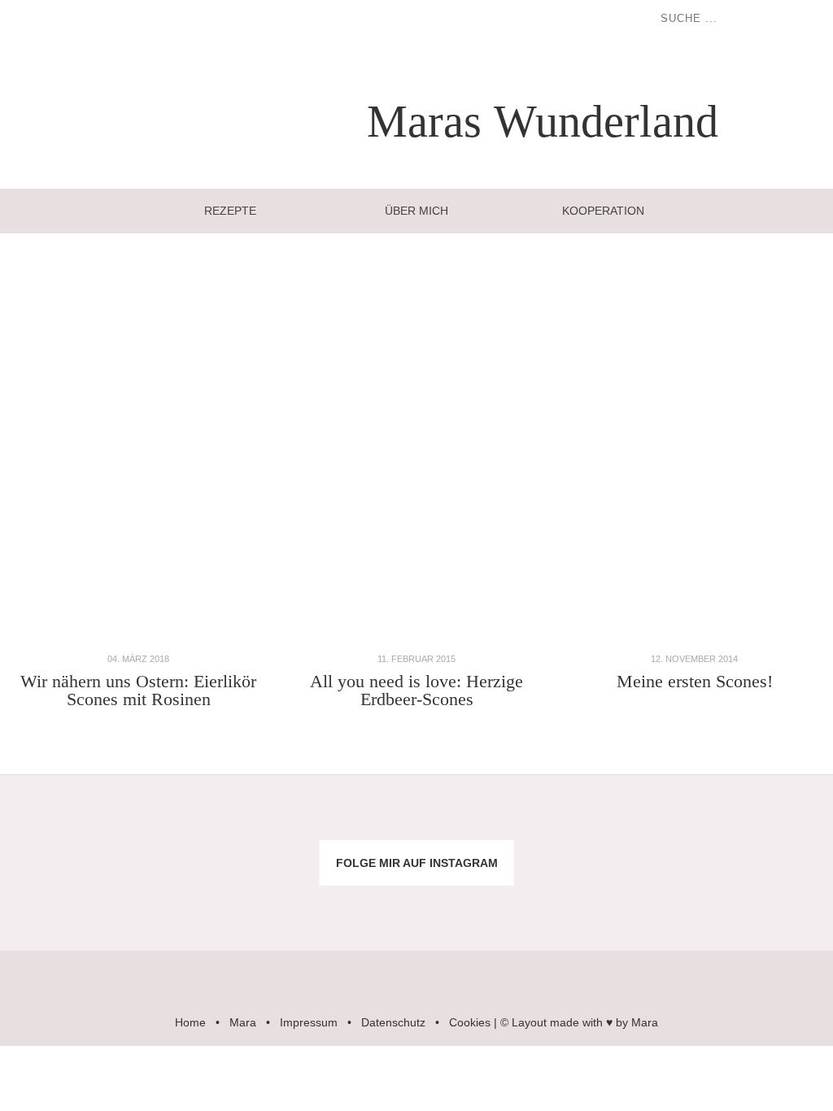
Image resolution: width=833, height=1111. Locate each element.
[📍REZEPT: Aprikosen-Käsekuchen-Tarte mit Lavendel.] (208, 824)
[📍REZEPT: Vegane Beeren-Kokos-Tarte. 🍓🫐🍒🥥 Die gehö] (486, 824)
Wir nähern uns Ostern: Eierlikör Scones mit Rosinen (138, 690)
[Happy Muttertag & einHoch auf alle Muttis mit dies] (763, 902)
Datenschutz (393, 1022)
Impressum (309, 1022)
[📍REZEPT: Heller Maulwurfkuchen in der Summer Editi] (763, 824)
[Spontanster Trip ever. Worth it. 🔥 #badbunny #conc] (69, 824)
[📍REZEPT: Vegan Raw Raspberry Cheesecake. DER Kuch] (346, 902)
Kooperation (603, 210)
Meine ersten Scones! (695, 681)
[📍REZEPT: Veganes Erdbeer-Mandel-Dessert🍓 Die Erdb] (625, 902)
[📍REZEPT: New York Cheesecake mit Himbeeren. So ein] (346, 824)
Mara (242, 1022)
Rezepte (230, 210)
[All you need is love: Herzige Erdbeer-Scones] (416, 641)
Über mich (416, 210)
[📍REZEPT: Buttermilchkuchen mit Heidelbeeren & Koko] (625, 824)
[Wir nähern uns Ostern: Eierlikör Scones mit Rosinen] (138, 641)
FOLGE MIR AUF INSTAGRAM (417, 862)
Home (190, 1022)
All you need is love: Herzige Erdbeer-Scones (416, 690)
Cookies (470, 1022)
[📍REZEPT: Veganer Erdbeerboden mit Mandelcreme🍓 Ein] (69, 902)
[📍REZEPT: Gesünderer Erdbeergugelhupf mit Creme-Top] (208, 902)
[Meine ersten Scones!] (694, 641)
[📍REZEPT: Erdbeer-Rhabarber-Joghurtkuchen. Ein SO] (486, 902)
